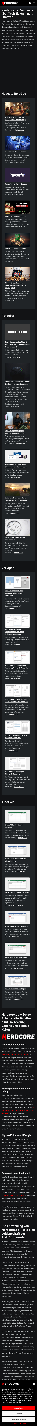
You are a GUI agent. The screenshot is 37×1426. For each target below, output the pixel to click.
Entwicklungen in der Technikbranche (15, 1055)
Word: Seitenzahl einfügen (15, 989)
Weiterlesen (19, 130)
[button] (34, 1384)
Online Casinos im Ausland (15, 248)
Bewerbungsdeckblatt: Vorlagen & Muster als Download (14, 593)
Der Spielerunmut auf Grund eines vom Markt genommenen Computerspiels (17, 344)
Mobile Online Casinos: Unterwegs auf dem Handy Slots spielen (15, 285)
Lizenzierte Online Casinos (15, 152)
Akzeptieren (18, 1408)
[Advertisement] (18, 72)
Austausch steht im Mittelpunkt (13, 1195)
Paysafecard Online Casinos (16, 184)
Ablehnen (18, 1414)
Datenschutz (15, 1423)
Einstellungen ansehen (18, 1419)
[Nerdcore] (10, 3)
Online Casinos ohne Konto (15, 216)
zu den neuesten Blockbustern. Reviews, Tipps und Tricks (18, 1111)
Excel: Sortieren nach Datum (16, 958)
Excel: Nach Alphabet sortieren (17, 892)
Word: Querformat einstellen (16, 926)
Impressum (23, 1423)
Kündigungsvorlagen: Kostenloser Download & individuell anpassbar (14, 631)
